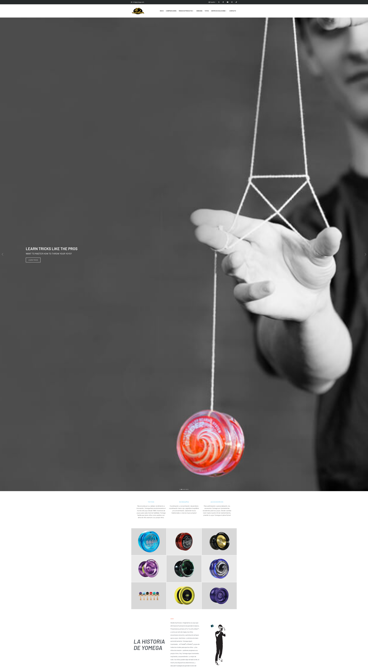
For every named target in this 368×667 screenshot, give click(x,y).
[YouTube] (227, 2)
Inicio (162, 11)
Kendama (199, 11)
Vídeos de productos (186, 11)
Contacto (232, 11)
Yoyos (207, 11)
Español (212, 2)
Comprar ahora (171, 11)
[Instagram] (232, 2)
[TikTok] (236, 2)
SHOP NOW (31, 260)
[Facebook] (223, 2)
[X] (219, 2)
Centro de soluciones (218, 11)
